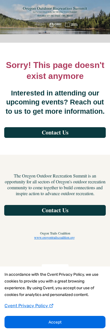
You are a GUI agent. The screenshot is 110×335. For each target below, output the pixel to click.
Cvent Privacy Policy (27, 305)
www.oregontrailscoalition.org (54, 237)
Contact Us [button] (55, 210)
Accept (55, 322)
